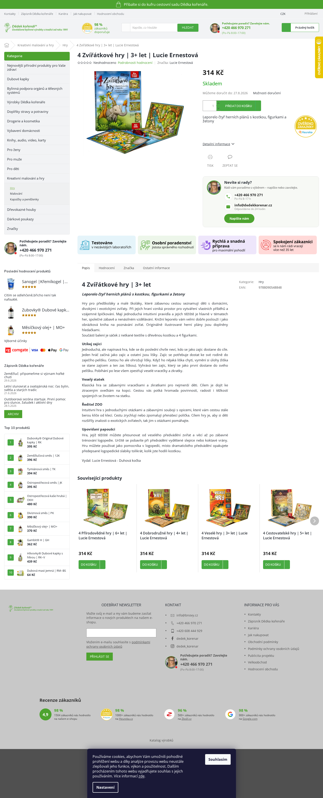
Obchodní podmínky (263, 642)
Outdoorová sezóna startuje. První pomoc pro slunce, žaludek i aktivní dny (35, 400)
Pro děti (13, 168)
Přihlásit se (99, 656)
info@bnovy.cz (187, 615)
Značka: (175, 63)
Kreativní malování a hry (25, 178)
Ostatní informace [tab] (156, 268)
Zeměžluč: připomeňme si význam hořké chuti (34, 375)
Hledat (188, 27)
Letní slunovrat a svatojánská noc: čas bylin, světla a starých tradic (36, 388)
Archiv (13, 414)
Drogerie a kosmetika (23, 121)
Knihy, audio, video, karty (26, 140)
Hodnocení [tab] (107, 268)
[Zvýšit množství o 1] (218, 103)
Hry (12, 188)
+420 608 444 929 (189, 631)
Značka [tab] (129, 268)
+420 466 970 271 (236, 27)
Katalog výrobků (161, 740)
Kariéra (63, 14)
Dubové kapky (18, 79)
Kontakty (10, 14)
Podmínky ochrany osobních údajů (273, 649)
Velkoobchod (257, 662)
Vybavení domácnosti (23, 130)
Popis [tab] (86, 268)
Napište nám (239, 218)
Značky (12, 228)
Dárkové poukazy (20, 219)
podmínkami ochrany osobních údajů (118, 644)
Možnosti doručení (267, 93)
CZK (283, 14)
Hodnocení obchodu (110, 14)
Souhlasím (217, 759)
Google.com (250, 719)
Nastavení (105, 787)
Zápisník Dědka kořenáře (37, 14)
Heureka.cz (126, 719)
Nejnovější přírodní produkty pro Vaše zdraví (36, 67)
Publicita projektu (261, 655)
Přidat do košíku (238, 106)
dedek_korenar (187, 638)
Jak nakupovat (82, 14)
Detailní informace (216, 144)
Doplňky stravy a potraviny (27, 111)
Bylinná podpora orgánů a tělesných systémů (34, 90)
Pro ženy (13, 149)
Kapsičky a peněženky (24, 199)
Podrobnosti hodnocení (135, 63)
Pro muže (14, 159)
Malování (16, 194)
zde (142, 776)
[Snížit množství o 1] (218, 108)
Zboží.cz (187, 719)
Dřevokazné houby (21, 209)
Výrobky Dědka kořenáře (26, 102)
